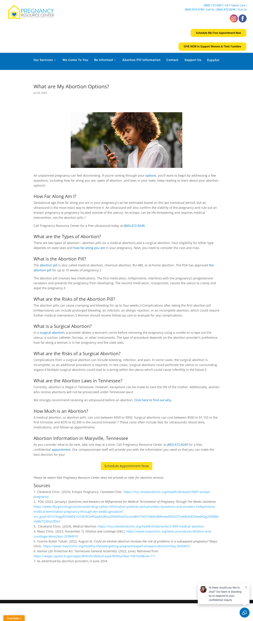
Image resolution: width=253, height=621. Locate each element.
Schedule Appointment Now (126, 466)
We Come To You (75, 60)
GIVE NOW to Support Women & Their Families (212, 46)
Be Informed (103, 60)
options (150, 175)
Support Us (193, 60)
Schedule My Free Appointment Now (218, 33)
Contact (172, 60)
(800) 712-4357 (213, 5)
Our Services (43, 60)
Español (213, 60)
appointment (61, 449)
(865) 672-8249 (225, 9)
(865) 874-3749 (194, 9)
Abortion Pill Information (141, 60)
